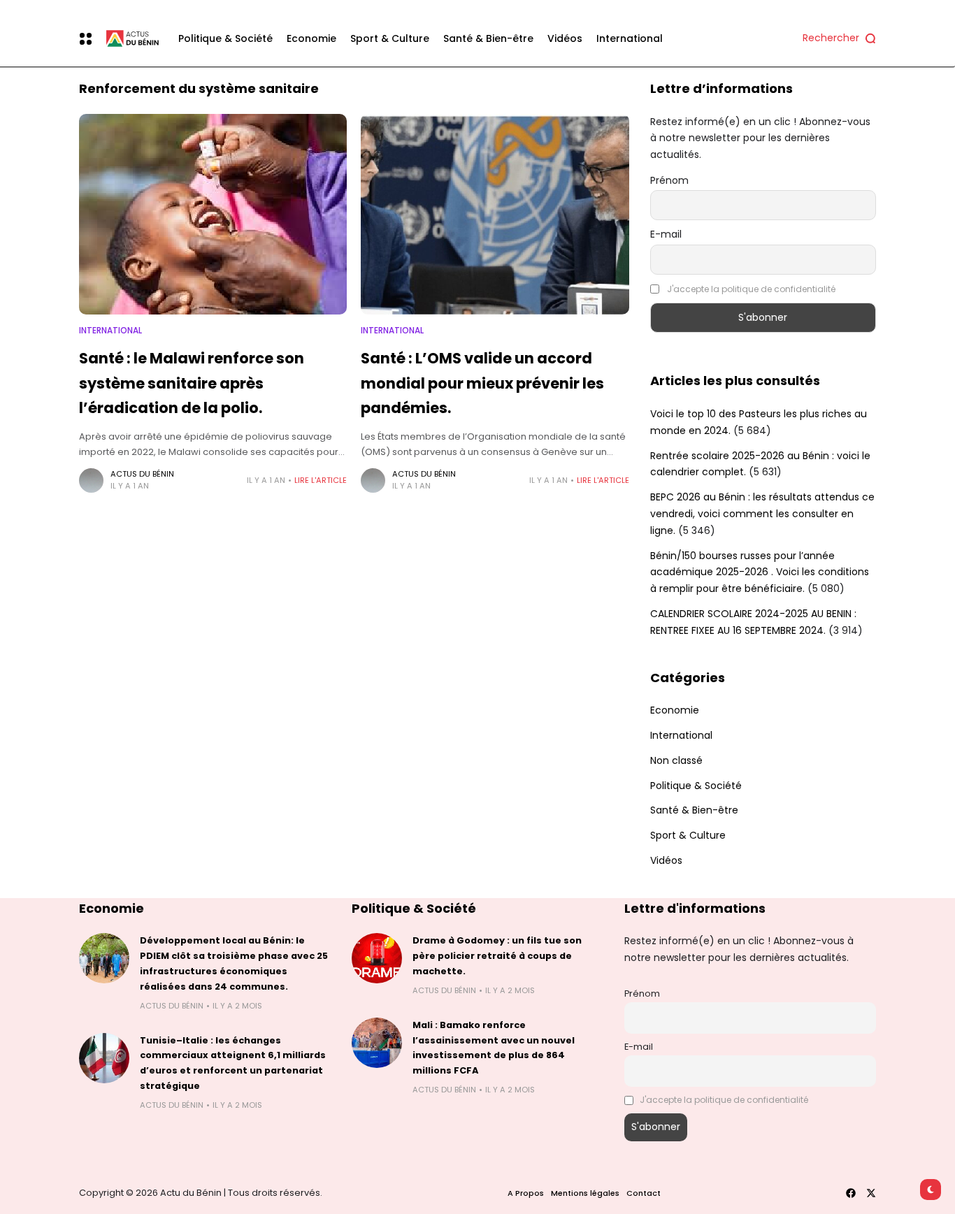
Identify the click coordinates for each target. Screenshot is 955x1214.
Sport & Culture (688, 835)
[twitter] (871, 1193)
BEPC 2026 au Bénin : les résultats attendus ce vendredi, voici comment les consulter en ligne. (762, 513)
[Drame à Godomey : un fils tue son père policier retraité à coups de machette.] (377, 958)
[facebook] (851, 1193)
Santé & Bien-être (694, 810)
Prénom (669, 180)
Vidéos (666, 860)
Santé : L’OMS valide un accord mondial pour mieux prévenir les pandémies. (482, 383)
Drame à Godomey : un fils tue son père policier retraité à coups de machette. (497, 956)
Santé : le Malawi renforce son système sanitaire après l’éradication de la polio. (191, 383)
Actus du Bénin (142, 473)
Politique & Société (696, 786)
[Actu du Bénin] (129, 39)
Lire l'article (320, 480)
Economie (674, 710)
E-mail (666, 234)
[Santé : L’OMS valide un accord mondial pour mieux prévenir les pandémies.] (495, 214)
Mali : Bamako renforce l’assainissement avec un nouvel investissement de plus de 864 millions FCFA (493, 1048)
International (110, 330)
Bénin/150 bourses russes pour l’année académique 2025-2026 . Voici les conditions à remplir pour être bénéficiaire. (759, 572)
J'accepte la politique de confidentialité (751, 289)
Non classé (676, 760)
